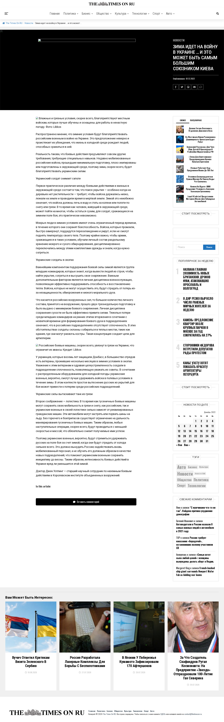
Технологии (139, 13)
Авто (169, 13)
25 (212, 436)
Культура (120, 13)
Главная (55, 13)
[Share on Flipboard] (188, 87)
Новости (29, 23)
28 (190, 441)
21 (190, 436)
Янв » (187, 445)
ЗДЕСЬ (163, 714)
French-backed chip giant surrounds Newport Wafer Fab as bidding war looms (195, 571)
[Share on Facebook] (175, 87)
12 (179, 431)
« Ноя (179, 445)
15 (195, 431)
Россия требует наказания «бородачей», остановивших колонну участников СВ (194, 543)
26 (179, 441)
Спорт (156, 13)
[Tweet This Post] (182, 87)
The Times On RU (14, 23)
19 (179, 436)
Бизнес (86, 13)
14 (190, 431)
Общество (102, 13)
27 (184, 441)
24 (207, 436)
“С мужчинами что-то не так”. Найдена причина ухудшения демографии (195, 511)
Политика (69, 13)
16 (201, 431)
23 (201, 436)
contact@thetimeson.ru (193, 714)
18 (212, 431)
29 (195, 441)
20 (184, 436)
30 (201, 441)
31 (207, 441)
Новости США (200, 473)
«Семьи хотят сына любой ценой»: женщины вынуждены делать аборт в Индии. (195, 558)
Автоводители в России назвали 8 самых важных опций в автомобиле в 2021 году (195, 527)
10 (207, 426)
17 (207, 431)
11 (213, 426)
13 (184, 431)
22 (195, 436)
